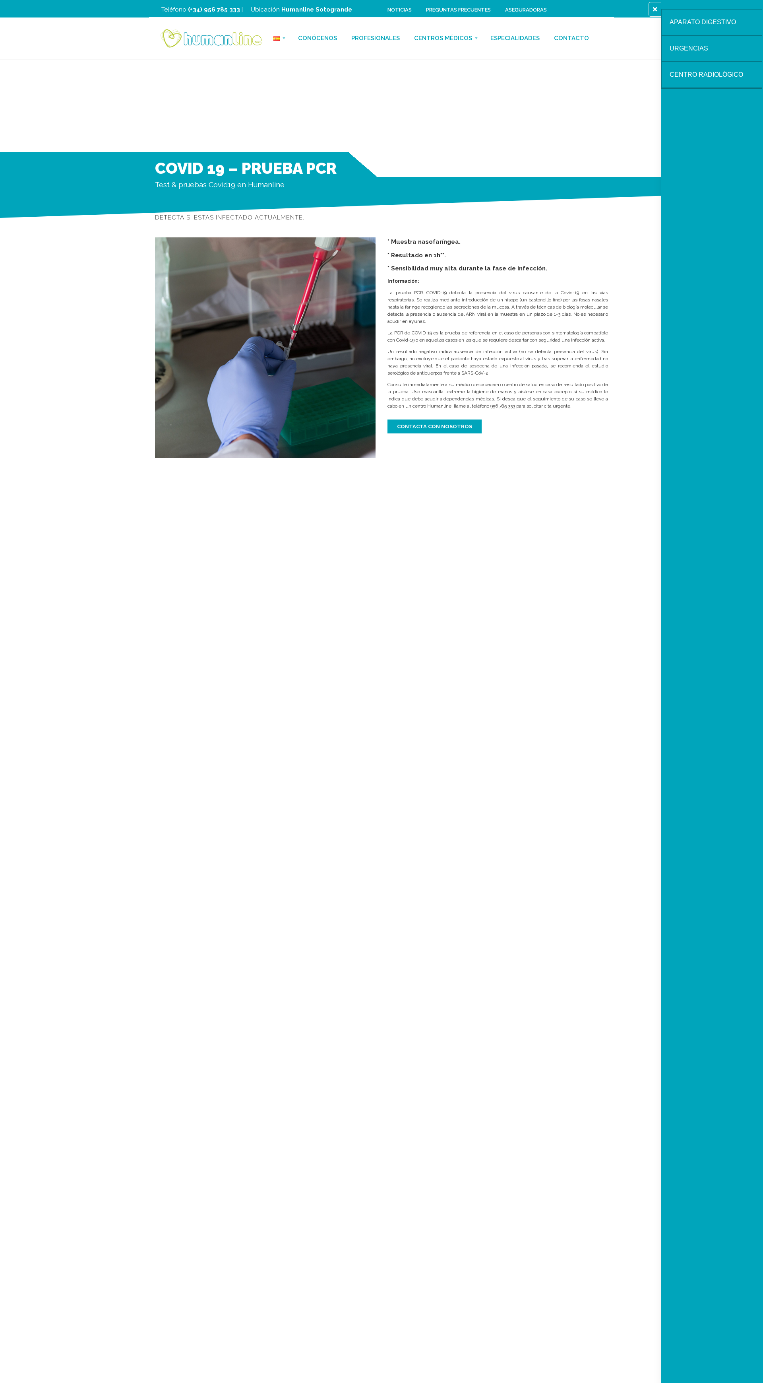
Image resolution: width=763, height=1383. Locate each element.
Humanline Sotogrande (316, 9)
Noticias (399, 10)
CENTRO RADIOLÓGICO (706, 74)
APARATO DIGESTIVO (703, 22)
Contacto (571, 38)
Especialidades (515, 38)
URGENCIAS (689, 48)
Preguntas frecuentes (458, 10)
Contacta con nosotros (434, 426)
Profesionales (375, 38)
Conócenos (317, 38)
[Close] (655, 9)
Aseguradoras (526, 10)
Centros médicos (443, 38)
